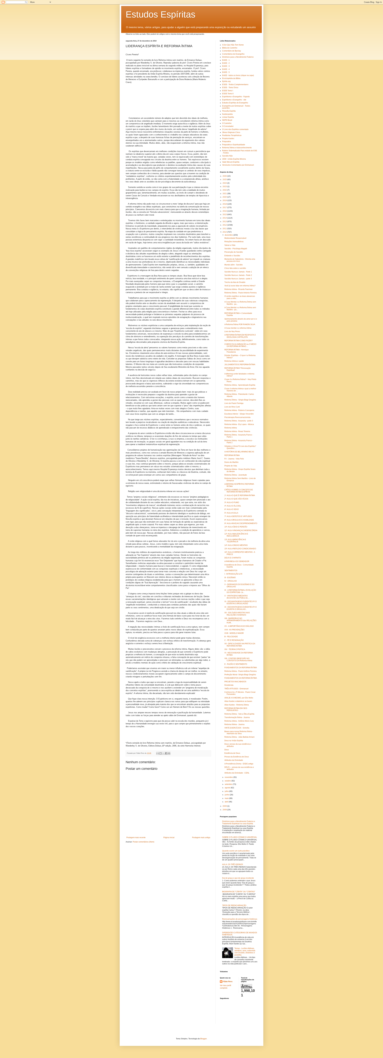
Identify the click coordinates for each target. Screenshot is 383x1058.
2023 (225, 186)
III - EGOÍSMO (230, 577)
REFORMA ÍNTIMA (232, 455)
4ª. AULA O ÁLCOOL (232, 506)
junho (227, 795)
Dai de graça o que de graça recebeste (238, 878)
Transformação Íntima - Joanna (237, 717)
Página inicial (168, 837)
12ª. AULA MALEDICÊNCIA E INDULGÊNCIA (236, 535)
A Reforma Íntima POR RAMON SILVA (239, 324)
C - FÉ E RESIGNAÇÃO (234, 640)
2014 (225, 218)
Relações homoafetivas (234, 242)
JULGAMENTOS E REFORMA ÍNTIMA (239, 364)
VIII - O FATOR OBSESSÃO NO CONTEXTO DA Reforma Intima (238, 659)
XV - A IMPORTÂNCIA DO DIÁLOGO (239, 626)
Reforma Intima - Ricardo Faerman (238, 289)
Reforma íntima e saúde (234, 361)
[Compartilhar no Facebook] (166, 753)
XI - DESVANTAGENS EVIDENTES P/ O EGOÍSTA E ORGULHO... (240, 608)
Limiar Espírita (228, 117)
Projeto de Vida (230, 466)
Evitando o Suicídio (232, 256)
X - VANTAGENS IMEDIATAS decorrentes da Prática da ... (236, 597)
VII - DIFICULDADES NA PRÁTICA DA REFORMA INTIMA (239, 645)
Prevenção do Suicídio (233, 252)
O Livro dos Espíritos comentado (235, 129)
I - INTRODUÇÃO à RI (233, 574)
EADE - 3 (226, 66)
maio (227, 798)
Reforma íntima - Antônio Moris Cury (239, 721)
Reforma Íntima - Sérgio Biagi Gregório (240, 400)
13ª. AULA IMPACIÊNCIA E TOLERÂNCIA (235, 540)
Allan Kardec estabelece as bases (238, 701)
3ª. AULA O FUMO (231, 502)
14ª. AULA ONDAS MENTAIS (236, 545)
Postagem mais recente (136, 837)
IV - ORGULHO (230, 581)
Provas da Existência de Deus (236, 757)
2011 (225, 229)
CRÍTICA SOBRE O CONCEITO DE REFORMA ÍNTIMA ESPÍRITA (238, 491)
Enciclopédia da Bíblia (231, 78)
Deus (226, 750)
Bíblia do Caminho (229, 48)
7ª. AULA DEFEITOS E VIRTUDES (238, 516)
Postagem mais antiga (201, 837)
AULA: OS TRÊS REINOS (232, 864)
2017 (225, 207)
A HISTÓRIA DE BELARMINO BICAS (239, 452)
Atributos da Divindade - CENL (236, 773)
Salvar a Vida (229, 245)
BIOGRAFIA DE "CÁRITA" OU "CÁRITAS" (238, 892)
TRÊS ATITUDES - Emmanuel (236, 689)
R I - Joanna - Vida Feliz (234, 459)
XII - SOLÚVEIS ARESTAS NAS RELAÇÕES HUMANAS (237, 614)
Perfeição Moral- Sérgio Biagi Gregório (240, 675)
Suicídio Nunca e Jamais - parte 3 (238, 279)
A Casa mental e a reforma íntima (237, 328)
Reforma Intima (230, 428)
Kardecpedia (227, 114)
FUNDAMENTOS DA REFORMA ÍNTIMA (240, 668)
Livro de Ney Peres (232, 331)
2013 (225, 221)
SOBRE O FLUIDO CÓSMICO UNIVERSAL (239, 837)
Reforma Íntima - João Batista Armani (239, 737)
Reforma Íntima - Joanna (234, 724)
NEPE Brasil (227, 120)
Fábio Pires (227, 982)
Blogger (203, 1039)
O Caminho (226, 123)
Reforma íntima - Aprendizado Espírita (239, 385)
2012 (225, 225)
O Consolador (228, 126)
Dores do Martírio (231, 462)
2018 (225, 204)
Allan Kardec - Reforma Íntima (236, 705)
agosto (228, 788)
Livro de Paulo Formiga (233, 403)
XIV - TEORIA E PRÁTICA (234, 649)
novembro (229, 777)
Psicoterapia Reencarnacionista (237, 417)
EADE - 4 (226, 69)
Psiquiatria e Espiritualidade (233, 145)
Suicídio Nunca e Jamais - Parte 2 (238, 275)
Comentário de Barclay (231, 51)
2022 (225, 190)
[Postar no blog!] (160, 753)
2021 (225, 194)
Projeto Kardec (228, 138)
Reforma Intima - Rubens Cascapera (239, 410)
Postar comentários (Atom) (143, 842)
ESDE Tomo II (227, 94)
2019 (225, 200)
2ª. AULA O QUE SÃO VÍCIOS (236, 499)
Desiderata (228, 685)
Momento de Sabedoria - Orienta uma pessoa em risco (239, 260)
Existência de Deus (232, 753)
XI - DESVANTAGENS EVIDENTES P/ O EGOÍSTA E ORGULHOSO (240, 602)
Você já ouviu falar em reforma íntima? (240, 286)
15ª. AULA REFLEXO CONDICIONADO (240, 549)
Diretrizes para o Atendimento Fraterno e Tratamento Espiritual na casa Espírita (238, 822)
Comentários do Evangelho (233, 54)
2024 (225, 183)
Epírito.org (226, 81)
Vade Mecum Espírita (230, 162)
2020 (225, 197)
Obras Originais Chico (231, 132)
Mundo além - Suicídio (233, 265)
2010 (225, 232)
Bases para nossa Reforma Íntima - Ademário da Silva (238, 732)
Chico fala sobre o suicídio (235, 268)
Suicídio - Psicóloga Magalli (235, 249)
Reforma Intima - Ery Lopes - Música (239, 424)
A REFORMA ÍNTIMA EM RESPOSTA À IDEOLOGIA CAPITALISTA (240, 336)
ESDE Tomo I (227, 91)
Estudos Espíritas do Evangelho (235, 103)
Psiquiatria (226, 141)
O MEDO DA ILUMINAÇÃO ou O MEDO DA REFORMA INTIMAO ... (240, 345)
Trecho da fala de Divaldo (234, 282)
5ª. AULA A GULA (231, 513)
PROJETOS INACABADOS (235, 682)
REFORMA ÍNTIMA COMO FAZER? (238, 341)
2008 (225, 810)
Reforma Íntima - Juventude (235, 475)
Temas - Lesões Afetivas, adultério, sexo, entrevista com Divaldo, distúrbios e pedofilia (244, 951)
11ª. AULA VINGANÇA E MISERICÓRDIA (240, 530)
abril (227, 802)
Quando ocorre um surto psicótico (236, 851)
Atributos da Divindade (233, 760)
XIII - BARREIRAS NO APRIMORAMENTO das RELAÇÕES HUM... (240, 620)
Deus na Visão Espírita (233, 741)
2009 (225, 806)
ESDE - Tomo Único (230, 87)
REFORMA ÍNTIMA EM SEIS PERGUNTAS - (235, 709)
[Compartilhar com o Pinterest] (169, 753)
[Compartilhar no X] (163, 753)
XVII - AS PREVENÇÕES (234, 630)
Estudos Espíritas (160, 14)
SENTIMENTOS (230, 570)
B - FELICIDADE (231, 637)
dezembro (229, 235)
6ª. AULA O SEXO (231, 509)
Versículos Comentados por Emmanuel (238, 165)
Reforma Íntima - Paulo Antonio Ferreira (240, 293)
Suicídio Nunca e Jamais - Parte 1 (238, 272)
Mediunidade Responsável (235, 238)
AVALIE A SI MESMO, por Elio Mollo (238, 698)
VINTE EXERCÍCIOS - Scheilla (236, 728)
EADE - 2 (226, 63)
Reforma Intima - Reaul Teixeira (237, 431)
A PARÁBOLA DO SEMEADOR (236, 561)
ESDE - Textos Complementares (235, 84)
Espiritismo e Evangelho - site (234, 100)
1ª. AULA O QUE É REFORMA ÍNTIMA (239, 495)
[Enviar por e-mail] (157, 753)
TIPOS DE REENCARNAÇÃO (234, 905)
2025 (225, 179)
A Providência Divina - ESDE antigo (238, 764)
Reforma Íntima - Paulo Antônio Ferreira (240, 671)
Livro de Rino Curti (232, 407)
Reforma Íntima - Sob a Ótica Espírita (239, 714)
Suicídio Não (227, 156)
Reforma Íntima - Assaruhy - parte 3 (238, 421)
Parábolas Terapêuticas (231, 135)
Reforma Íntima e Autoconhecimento (237, 148)
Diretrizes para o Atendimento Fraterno (238, 57)
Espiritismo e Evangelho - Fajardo (236, 97)
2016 (225, 211)
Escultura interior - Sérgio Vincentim (239, 414)
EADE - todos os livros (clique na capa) (238, 75)
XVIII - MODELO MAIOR (234, 633)
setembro (229, 784)
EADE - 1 (226, 60)
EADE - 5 (226, 72)
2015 (225, 214)
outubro (228, 781)
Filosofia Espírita (229, 111)
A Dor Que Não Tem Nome (233, 45)
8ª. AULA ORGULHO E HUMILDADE (239, 520)
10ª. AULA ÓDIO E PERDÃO (235, 527)
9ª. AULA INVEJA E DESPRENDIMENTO (240, 523)
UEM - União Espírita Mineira (234, 159)
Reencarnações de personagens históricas (239, 919)
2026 (225, 176)
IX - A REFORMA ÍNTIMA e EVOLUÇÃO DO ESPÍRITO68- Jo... (240, 591)
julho (227, 791)
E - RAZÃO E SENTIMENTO (235, 664)
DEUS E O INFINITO (232, 558)
